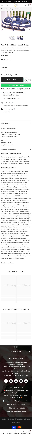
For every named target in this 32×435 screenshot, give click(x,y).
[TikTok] (21, 381)
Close (30, 1)
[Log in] (25, 5)
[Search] (7, 5)
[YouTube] (26, 381)
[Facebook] (6, 381)
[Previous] (26, 29)
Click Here (15, 373)
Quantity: (4, 67)
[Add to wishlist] (26, 80)
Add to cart (12, 79)
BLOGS (24, 375)
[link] (8, 296)
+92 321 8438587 (19, 408)
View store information (11, 98)
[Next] (29, 29)
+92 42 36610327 (19, 404)
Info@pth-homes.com (18, 411)
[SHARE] (30, 80)
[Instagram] (11, 381)
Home (3, 9)
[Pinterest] (16, 381)
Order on (16, 85)
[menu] (2, 5)
